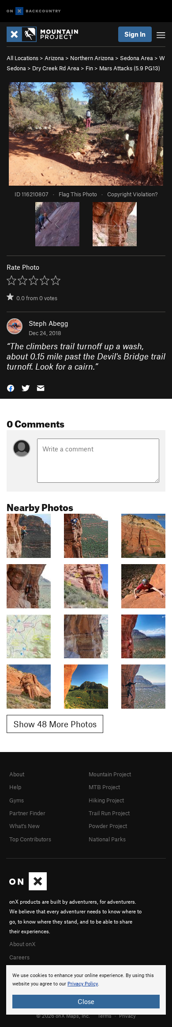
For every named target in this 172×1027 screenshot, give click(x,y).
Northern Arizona (92, 57)
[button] (11, 387)
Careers (19, 957)
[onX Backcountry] (33, 11)
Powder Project (108, 825)
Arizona (54, 57)
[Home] (47, 34)
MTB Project (104, 786)
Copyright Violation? (132, 194)
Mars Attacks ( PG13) (129, 68)
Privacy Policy (82, 984)
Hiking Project (106, 800)
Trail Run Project (109, 813)
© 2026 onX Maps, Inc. (63, 1015)
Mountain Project (110, 774)
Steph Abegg (48, 323)
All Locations (22, 57)
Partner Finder (27, 813)
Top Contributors (30, 839)
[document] (86, 989)
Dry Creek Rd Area (55, 68)
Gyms (16, 800)
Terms (104, 1015)
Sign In (135, 34)
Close (86, 1001)
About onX (22, 943)
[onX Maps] (28, 888)
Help (15, 786)
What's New (24, 825)
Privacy (127, 1015)
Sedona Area (136, 57)
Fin (89, 68)
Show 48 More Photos (55, 724)
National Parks (107, 839)
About (16, 774)
